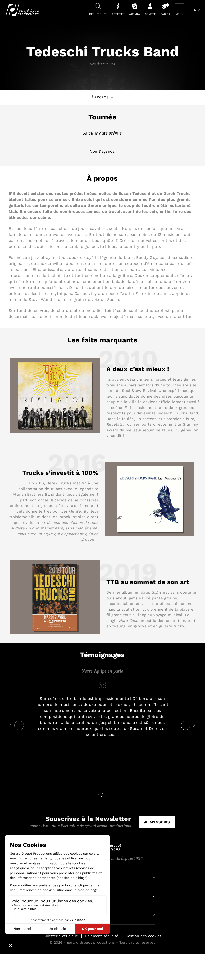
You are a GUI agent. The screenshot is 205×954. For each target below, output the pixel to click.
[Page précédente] (14, 725)
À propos (100, 97)
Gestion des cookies (144, 936)
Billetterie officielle (61, 936)
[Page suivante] (190, 725)
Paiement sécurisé (101, 936)
